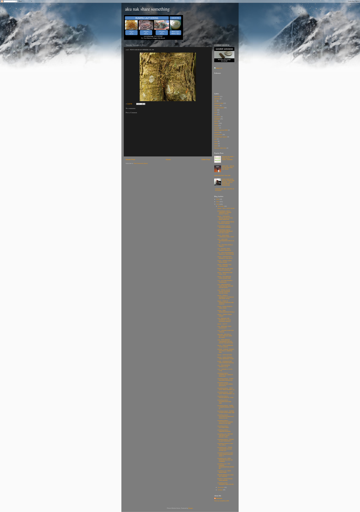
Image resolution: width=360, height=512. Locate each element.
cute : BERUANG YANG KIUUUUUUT (224, 327)
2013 (218, 199)
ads (215, 101)
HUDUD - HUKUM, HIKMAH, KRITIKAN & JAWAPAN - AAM (225, 351)
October (220, 490)
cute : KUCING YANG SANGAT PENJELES (224, 249)
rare (215, 139)
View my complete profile (221, 501)
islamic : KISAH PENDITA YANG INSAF (224, 307)
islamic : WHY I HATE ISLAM (225, 208)
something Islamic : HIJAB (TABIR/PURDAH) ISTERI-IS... (225, 407)
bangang (216, 105)
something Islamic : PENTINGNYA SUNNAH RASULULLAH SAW (225, 422)
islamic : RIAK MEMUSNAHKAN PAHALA (225, 311)
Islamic (216, 123)
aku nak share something (147, 9)
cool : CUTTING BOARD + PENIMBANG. (225, 281)
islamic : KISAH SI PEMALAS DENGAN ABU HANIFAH (225, 302)
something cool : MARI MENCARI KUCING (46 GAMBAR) (225, 460)
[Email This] (137, 104)
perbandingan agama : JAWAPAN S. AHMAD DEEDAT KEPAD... (224, 212)
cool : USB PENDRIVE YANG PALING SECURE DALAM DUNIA (225, 286)
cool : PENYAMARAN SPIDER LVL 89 (223, 366)
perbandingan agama (220, 137)
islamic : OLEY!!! (222, 324)
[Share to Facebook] (142, 104)
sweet (216, 143)
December (221, 206)
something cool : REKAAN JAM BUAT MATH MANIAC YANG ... (225, 435)
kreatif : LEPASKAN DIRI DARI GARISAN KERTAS (225, 362)
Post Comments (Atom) (141, 163)
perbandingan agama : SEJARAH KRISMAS (224, 226)
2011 (217, 204)
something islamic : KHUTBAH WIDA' (223, 426)
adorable (216, 98)
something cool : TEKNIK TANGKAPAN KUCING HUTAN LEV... (224, 449)
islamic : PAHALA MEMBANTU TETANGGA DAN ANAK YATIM (225, 297)
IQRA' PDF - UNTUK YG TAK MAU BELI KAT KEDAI (228, 167)
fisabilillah (217, 119)
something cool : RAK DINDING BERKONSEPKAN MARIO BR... (225, 466)
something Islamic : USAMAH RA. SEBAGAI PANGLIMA (225, 374)
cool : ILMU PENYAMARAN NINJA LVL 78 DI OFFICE (225, 253)
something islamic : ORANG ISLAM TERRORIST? (225, 440)
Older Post (205, 159)
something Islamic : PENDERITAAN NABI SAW (224, 401)
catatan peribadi (219, 107)
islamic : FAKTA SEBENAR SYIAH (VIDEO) (225, 346)
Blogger (190, 508)
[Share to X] (141, 104)
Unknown (219, 498)
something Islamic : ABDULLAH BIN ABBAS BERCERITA (225, 384)
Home (168, 159)
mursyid (216, 128)
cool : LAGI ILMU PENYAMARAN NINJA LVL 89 (225, 241)
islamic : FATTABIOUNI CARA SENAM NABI (224, 277)
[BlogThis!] (139, 104)
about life (217, 96)
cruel (215, 112)
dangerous (217, 116)
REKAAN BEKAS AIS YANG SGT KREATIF (225, 475)
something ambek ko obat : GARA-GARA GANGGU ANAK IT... (225, 454)
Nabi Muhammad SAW (221, 130)
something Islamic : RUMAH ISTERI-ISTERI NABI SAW (225, 411)
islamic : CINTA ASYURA (224, 355)
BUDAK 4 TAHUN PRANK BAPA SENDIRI (224, 479)
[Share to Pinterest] (144, 104)
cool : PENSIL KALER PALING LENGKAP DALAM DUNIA (223, 291)
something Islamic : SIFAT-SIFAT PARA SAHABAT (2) (225, 388)
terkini (216, 146)
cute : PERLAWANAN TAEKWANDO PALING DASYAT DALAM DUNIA (225, 341)
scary (215, 141)
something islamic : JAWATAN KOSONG (224, 430)
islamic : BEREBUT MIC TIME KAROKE (224, 265)
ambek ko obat (218, 103)
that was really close (220, 148)
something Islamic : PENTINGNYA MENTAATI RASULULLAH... (225, 416)
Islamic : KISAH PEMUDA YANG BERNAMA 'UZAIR (225, 358)
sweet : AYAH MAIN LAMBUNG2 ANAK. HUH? (225, 236)
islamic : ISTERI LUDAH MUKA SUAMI (224, 261)
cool (215, 110)
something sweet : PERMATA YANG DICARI (225, 483)
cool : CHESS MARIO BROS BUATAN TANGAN (225, 222)
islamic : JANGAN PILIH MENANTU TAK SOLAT (225, 257)
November (221, 487)
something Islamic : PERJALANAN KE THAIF (225, 396)
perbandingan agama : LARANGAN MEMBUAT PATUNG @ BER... (225, 231)
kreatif (216, 125)
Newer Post (130, 159)
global (216, 121)
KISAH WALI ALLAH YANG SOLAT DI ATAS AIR (225, 269)
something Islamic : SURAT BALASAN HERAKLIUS (225, 379)
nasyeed (216, 132)
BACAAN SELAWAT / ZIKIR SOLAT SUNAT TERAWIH (228, 158)
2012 (218, 201)
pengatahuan (218, 134)
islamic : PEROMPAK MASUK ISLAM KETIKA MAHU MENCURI (225, 218)
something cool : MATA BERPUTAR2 (224, 471)
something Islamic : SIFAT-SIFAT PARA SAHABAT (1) (225, 392)
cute (215, 114)
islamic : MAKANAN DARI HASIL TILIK (224, 273)
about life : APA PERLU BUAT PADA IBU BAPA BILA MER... (224, 336)
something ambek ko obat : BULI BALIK (225, 444)
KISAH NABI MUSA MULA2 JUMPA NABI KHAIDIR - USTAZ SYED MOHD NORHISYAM (228, 182)
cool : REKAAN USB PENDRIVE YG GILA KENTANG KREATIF (224, 320)
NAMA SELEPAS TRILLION (222, 175)
